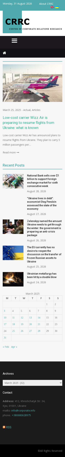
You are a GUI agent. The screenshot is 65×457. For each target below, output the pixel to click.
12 (22, 317)
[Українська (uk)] (57, 7)
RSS (8, 427)
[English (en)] (52, 7)
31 (5, 337)
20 (30, 324)
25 (13, 331)
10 (5, 317)
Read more (9, 152)
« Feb (6, 346)
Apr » (14, 346)
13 (30, 317)
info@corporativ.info (23, 410)
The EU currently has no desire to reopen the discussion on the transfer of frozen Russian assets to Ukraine (44, 254)
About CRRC (46, 3)
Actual (27, 110)
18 (13, 324)
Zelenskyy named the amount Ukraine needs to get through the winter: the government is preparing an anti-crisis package (44, 228)
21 (39, 324)
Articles (36, 110)
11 (13, 317)
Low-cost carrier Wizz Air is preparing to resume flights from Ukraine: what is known (28, 122)
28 (39, 331)
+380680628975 (21, 415)
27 (30, 331)
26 (22, 331)
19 (22, 324)
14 (39, 317)
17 (5, 324)
